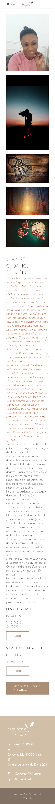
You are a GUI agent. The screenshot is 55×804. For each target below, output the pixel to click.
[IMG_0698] (27, 168)
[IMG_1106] (27, 233)
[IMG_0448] (27, 201)
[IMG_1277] (27, 112)
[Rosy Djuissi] (27, 42)
